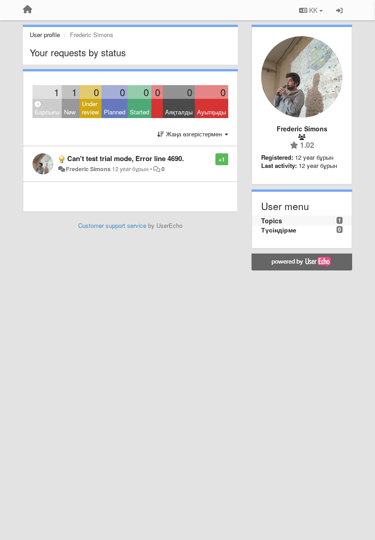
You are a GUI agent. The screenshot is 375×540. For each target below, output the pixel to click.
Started (139, 112)
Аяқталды (179, 112)
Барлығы (47, 112)
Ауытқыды (211, 112)
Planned (114, 112)
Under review (90, 108)
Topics (271, 220)
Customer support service (112, 225)
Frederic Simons (88, 169)
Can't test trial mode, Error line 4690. (125, 158)
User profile (45, 34)
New (69, 112)
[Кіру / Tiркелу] (339, 10)
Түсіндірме (278, 229)
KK (313, 10)
